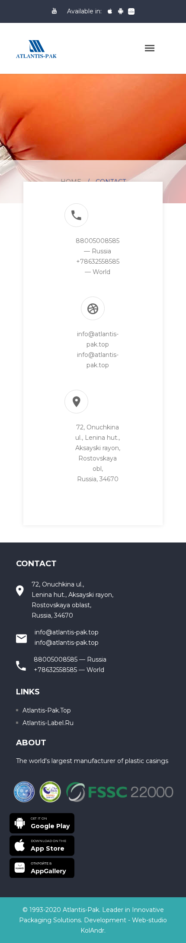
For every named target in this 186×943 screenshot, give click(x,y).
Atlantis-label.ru (48, 723)
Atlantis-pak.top (46, 710)
